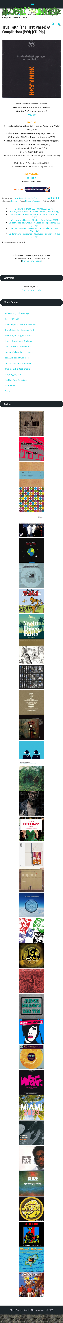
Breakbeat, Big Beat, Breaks (17, 368)
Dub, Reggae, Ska (13, 374)
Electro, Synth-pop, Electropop (18, 335)
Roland (14, 201)
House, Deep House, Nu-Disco (26, 198)
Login (38, 260)
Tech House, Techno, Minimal (18, 363)
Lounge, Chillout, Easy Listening (19, 352)
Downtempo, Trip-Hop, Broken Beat (21, 324)
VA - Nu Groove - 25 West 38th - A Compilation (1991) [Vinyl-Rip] (34, 229)
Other (7, 391)
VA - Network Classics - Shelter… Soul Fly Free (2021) (34, 220)
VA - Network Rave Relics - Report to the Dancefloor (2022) (34, 216)
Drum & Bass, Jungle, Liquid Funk (19, 330)
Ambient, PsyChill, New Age (17, 313)
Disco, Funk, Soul (12, 318)
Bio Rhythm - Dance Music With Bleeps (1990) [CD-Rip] (34, 211)
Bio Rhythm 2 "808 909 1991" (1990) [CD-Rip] (34, 208)
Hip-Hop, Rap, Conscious (16, 380)
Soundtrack (10, 385)
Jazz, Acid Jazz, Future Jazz (17, 357)
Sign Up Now (28, 260)
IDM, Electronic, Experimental (18, 346)
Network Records (32, 201)
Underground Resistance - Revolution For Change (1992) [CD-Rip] (34, 235)
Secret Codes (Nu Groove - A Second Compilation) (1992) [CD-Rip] (34, 224)
